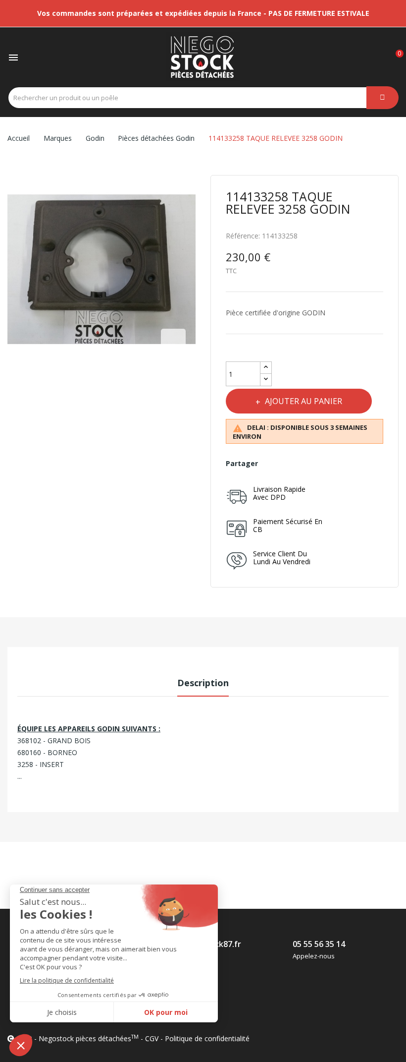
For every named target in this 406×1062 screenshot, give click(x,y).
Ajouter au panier (303, 401)
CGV (151, 1038)
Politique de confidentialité (207, 1038)
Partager (272, 463)
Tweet (294, 463)
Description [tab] (203, 683)
